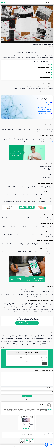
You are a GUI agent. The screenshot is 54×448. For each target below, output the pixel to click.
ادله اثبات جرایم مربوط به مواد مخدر (45, 102)
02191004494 (20, 323)
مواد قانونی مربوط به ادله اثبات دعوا (44, 67)
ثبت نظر (27, 396)
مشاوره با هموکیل (32, 323)
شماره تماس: (23, 357)
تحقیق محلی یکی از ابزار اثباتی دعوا (45, 116)
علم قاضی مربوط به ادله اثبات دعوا (44, 70)
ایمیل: (52, 391)
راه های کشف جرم (47, 72)
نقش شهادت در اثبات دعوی (46, 109)
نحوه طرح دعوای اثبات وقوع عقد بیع (44, 107)
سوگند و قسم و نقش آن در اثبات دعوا (44, 111)
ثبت (44, 364)
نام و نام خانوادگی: (44, 357)
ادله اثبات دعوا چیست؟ (46, 65)
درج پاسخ (49, 409)
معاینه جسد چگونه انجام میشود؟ (44, 77)
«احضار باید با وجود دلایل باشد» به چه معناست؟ (42, 75)
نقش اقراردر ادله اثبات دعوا (46, 105)
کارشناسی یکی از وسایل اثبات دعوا (45, 113)
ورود (2, 2)
